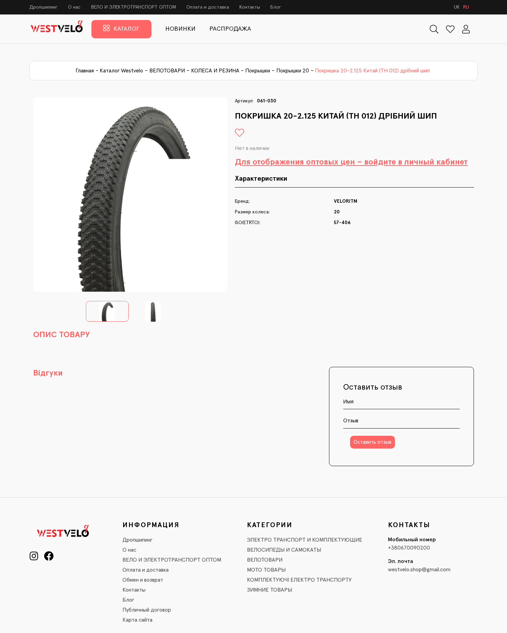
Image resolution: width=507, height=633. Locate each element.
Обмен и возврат (142, 580)
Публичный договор (146, 610)
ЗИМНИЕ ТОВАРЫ (269, 590)
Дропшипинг (43, 7)
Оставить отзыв (372, 442)
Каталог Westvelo (121, 70)
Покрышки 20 (292, 70)
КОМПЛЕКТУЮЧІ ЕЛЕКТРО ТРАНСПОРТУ (299, 580)
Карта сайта (137, 620)
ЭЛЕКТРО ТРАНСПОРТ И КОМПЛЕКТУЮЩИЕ (304, 540)
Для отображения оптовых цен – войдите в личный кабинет (351, 162)
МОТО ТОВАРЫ (266, 570)
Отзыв (350, 420)
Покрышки (257, 70)
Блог (275, 7)
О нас (74, 7)
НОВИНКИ (180, 29)
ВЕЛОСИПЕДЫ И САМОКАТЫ (284, 550)
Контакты (249, 7)
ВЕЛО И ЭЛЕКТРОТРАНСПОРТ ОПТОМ (133, 7)
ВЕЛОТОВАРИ (167, 70)
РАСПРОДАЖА (230, 29)
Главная (85, 70)
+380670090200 (409, 548)
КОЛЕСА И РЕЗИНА (215, 70)
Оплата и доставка (207, 7)
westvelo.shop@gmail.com (419, 569)
